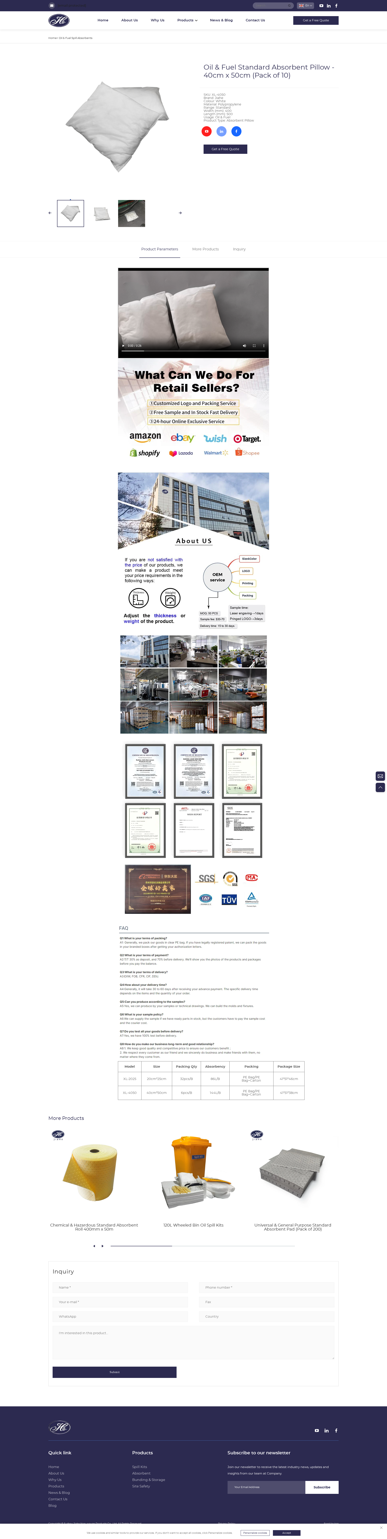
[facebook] (336, 6)
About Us (129, 20)
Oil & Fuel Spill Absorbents (75, 38)
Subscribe (322, 1487)
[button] (94, 1245)
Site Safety (141, 1486)
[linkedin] (329, 6)
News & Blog (221, 20)
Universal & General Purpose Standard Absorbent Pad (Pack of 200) (292, 1227)
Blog (52, 1505)
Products (56, 1486)
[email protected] (72, 5)
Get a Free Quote (316, 20)
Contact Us (255, 20)
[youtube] (322, 6)
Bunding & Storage (148, 1480)
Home (103, 20)
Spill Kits (139, 1467)
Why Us (157, 20)
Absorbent (141, 1473)
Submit (115, 1372)
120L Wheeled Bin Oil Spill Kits (193, 1225)
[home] (59, 1432)
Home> (53, 38)
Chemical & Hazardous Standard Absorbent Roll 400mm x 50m (94, 1227)
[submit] (289, 5)
